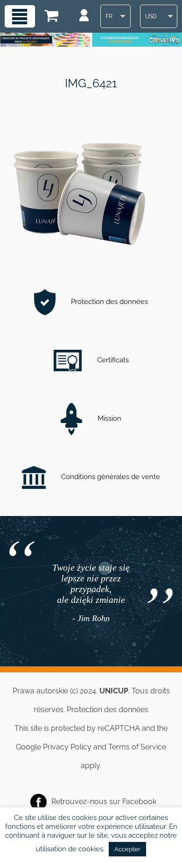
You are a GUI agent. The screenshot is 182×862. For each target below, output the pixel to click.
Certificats (112, 360)
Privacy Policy (67, 746)
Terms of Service (137, 746)
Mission (108, 418)
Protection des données (108, 301)
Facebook (139, 801)
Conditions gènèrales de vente (109, 477)
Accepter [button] (127, 849)
